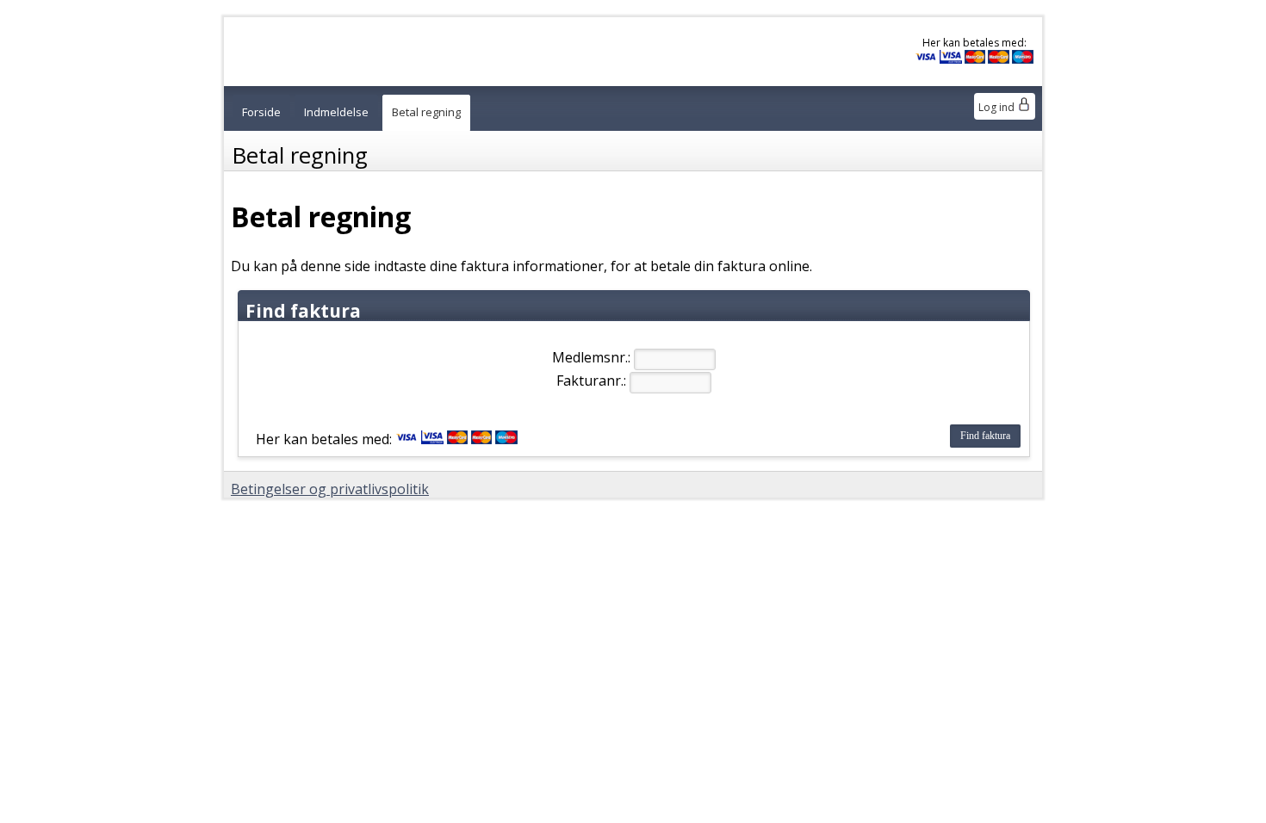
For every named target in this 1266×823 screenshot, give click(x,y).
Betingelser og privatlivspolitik (330, 489)
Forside (261, 112)
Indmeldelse (336, 112)
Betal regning (426, 112)
